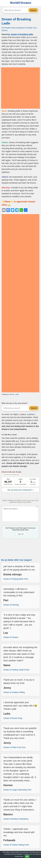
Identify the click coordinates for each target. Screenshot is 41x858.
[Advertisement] (20, 88)
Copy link (20, 534)
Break (12, 394)
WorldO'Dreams (20, 2)
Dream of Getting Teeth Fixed (16, 670)
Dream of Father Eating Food (16, 845)
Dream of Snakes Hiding (14, 692)
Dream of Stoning (11, 605)
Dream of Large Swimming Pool (17, 790)
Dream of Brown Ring (12, 718)
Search (33, 10)
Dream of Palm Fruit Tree (14, 747)
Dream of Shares (10, 637)
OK (27, 856)
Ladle (17, 394)
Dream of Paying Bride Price (15, 579)
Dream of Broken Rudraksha (15, 819)
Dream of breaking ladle (22, 34)
